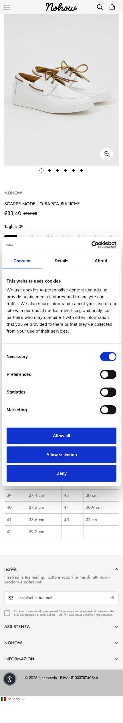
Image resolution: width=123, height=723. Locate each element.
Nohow (13, 193)
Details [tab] (62, 260)
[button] (112, 7)
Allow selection (61, 454)
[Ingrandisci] (106, 154)
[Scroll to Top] (112, 692)
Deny (61, 473)
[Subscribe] (112, 597)
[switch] (108, 374)
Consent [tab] (22, 260)
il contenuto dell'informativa (56, 611)
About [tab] (101, 260)
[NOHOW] (61, 7)
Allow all (61, 435)
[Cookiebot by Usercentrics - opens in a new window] (91, 245)
